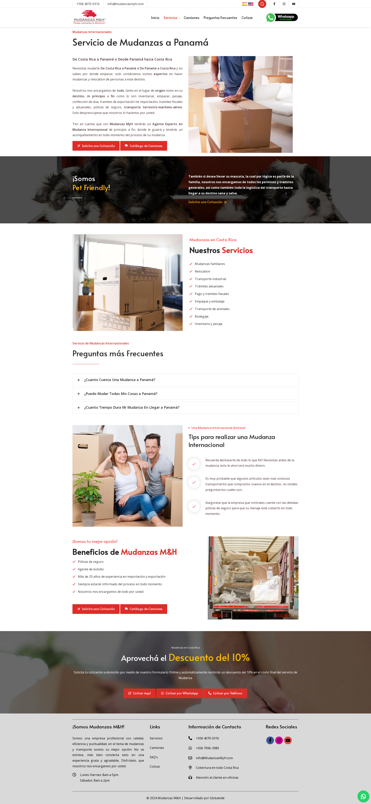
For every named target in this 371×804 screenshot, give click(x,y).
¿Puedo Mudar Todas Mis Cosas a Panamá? (120, 393)
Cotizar (155, 766)
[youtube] (288, 740)
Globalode (217, 798)
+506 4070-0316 (88, 4)
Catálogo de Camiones (145, 146)
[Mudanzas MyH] (89, 17)
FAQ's (154, 757)
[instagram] (279, 740)
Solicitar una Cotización (205, 202)
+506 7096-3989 (207, 748)
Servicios (156, 738)
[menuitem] (155, 17)
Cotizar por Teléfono (226, 693)
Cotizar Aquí (141, 693)
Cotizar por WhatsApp (181, 693)
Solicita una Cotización (97, 146)
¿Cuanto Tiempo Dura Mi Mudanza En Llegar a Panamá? (132, 407)
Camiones (157, 748)
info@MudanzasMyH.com (214, 758)
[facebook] (270, 740)
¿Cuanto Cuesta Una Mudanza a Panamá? (119, 379)
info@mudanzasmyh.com (125, 4)
